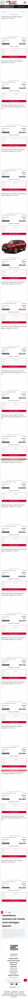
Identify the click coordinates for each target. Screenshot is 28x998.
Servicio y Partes (13, 975)
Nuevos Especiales (13, 971)
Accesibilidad (14, 991)
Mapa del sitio (13, 992)
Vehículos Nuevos (13, 968)
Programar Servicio (13, 977)
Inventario (13, 966)
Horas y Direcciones (13, 960)
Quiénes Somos (13, 958)
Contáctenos (7, 991)
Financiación (13, 962)
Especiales (13, 973)
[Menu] (25, 3)
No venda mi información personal (13, 993)
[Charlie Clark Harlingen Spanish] (8, 2)
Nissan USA (13, 964)
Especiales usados (13, 972)
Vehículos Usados (13, 970)
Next (9, 912)
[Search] (25, 980)
